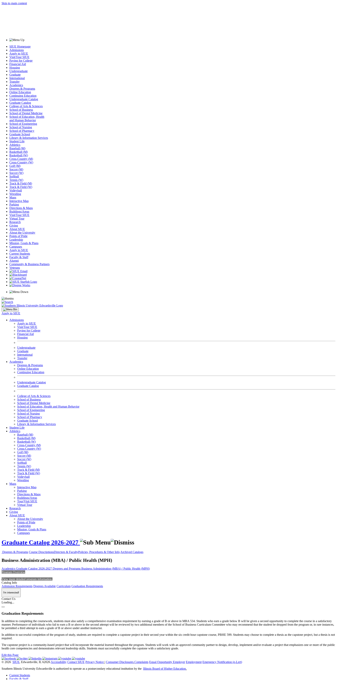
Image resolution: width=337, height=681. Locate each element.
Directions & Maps (21, 208)
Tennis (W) (16, 180)
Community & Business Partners (29, 264)
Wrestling (15, 194)
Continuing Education (22, 95)
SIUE (16, 662)
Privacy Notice (94, 662)
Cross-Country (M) (21, 158)
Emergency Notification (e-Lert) (222, 662)
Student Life (17, 141)
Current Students (19, 253)
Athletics (14, 144)
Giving (13, 225)
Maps (12, 197)
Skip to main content (14, 3)
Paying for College (21, 60)
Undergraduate (18, 71)
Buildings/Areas (19, 211)
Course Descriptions (41, 552)
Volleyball (15, 190)
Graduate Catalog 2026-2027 (41, 542)
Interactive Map (19, 201)
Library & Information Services (28, 137)
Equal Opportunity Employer (167, 662)
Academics (16, 85)
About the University (22, 232)
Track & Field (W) (20, 187)
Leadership (16, 239)
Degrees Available (44, 586)
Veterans (14, 267)
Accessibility (59, 662)
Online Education (20, 92)
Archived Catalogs (131, 552)
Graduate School (19, 134)
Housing (14, 67)
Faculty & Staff (18, 257)
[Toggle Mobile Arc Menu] (10, 309)
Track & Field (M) (20, 183)
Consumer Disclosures (120, 662)
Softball (14, 176)
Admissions (16, 50)
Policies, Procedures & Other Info (99, 552)
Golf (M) (14, 166)
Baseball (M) (17, 148)
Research (15, 222)
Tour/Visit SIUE (27, 501)
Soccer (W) (16, 173)
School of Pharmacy (21, 130)
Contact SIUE (76, 662)
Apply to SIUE (18, 53)
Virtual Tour (16, 218)
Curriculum (64, 586)
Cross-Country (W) (21, 162)
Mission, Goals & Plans (23, 243)
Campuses (15, 246)
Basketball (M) (18, 151)
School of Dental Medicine (26, 113)
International (17, 78)
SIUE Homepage (20, 46)
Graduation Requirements (87, 586)
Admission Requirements (17, 586)
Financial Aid (17, 64)
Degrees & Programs (22, 88)
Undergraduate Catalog (23, 99)
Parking (14, 204)
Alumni (14, 260)
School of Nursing (20, 127)
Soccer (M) (16, 169)
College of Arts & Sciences (26, 106)
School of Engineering (23, 123)
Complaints (141, 662)
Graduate (15, 74)
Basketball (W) (18, 155)
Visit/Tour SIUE (19, 57)
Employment (194, 662)
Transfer (14, 81)
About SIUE (17, 229)
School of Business (21, 109)
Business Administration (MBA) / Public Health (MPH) (115, 568)
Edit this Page (10, 655)
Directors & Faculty (66, 552)
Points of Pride (18, 236)
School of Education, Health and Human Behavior (26, 118)
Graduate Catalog (20, 102)
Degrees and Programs (67, 568)
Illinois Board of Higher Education (164, 668)
